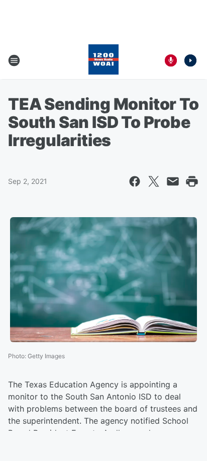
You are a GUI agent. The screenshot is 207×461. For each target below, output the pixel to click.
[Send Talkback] (171, 60)
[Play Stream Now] (190, 60)
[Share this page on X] (154, 181)
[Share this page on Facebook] (135, 181)
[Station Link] (103, 60)
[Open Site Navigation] (14, 60)
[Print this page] (192, 181)
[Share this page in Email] (173, 181)
